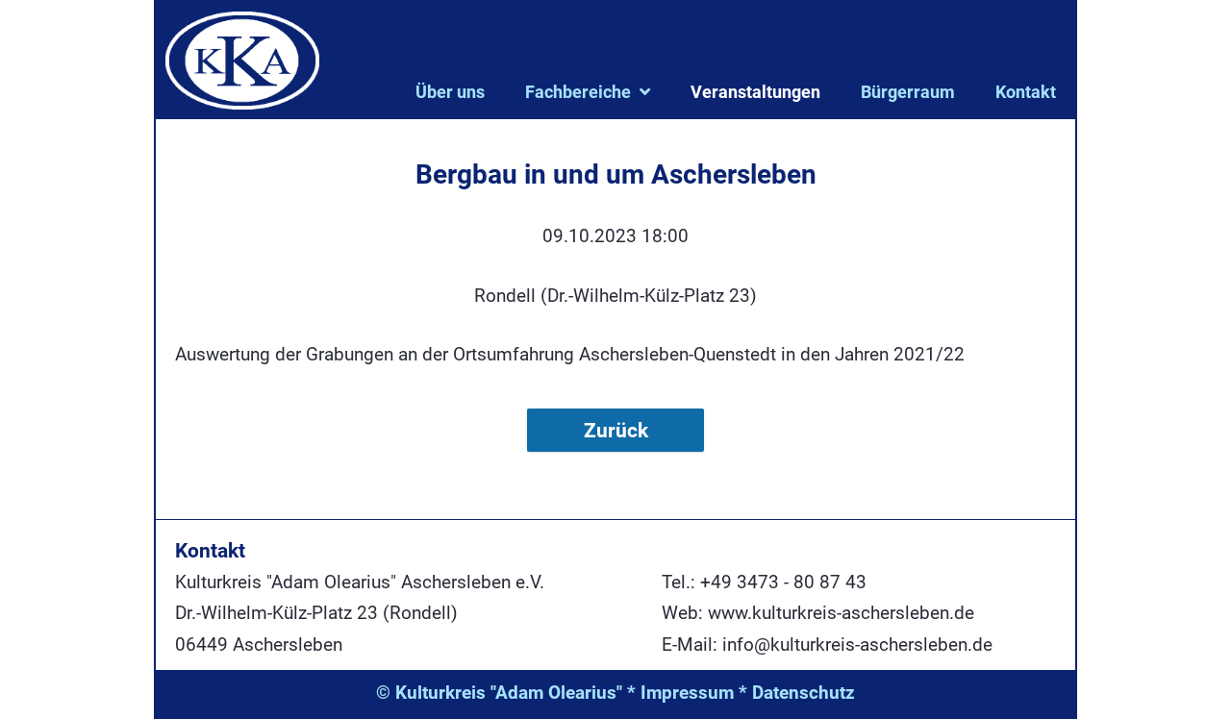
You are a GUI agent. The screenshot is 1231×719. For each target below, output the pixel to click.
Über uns (450, 92)
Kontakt (1025, 92)
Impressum (687, 693)
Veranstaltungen (755, 92)
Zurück (616, 430)
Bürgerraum (908, 92)
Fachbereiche (578, 92)
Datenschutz (803, 693)
